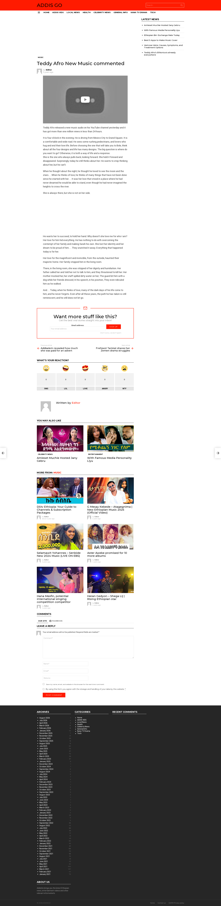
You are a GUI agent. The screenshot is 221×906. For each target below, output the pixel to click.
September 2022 (55, 823)
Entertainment (95, 454)
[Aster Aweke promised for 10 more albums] (110, 537)
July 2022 (55, 828)
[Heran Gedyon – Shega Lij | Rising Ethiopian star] (110, 580)
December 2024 (55, 764)
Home (46, 12)
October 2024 (55, 767)
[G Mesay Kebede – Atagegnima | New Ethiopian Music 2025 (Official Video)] (110, 490)
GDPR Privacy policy (176, 903)
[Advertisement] (85, 37)
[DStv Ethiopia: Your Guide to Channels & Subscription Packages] (60, 490)
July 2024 (55, 774)
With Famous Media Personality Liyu (109, 459)
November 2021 (55, 849)
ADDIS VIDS (58, 12)
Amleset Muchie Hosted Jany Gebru (57, 459)
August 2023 (55, 795)
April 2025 (55, 754)
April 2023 (55, 805)
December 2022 (55, 815)
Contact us (162, 903)
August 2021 (55, 856)
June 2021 (55, 861)
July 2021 (55, 859)
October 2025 (55, 738)
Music (57, 472)
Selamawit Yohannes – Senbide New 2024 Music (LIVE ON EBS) (59, 554)
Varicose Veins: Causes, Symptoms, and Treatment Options (163, 46)
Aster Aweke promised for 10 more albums (107, 554)
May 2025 (55, 751)
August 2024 (55, 772)
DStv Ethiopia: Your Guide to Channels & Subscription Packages (56, 509)
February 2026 (55, 728)
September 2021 (55, 854)
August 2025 (55, 743)
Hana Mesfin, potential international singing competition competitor (54, 599)
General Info (121, 12)
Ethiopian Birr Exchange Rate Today (162, 35)
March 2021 (55, 869)
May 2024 (55, 777)
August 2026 (55, 718)
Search (181, 6)
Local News (73, 12)
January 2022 (55, 843)
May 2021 (55, 864)
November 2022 (55, 818)
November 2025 (55, 736)
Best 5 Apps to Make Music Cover (161, 40)
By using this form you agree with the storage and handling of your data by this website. (86, 689)
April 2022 (55, 836)
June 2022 (55, 831)
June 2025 (55, 749)
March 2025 (55, 756)
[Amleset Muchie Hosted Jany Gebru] (60, 438)
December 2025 (55, 733)
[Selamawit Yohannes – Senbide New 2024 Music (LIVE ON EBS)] (60, 537)
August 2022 (55, 825)
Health (87, 12)
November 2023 (55, 787)
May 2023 (55, 802)
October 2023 (55, 790)
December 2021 (55, 846)
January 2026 (55, 731)
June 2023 (55, 800)
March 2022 (55, 838)
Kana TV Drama (139, 12)
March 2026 (55, 726)
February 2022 (55, 841)
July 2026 (55, 720)
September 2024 (55, 769)
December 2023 (55, 784)
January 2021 (55, 874)
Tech (153, 12)
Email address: (77, 325)
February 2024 (55, 782)
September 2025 (55, 741)
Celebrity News (102, 12)
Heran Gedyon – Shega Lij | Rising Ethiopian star (106, 597)
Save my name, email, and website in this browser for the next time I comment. (75, 684)
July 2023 (55, 797)
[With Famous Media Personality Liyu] (110, 438)
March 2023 (55, 808)
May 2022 (55, 833)
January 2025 (55, 761)
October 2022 (55, 820)
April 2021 (55, 866)
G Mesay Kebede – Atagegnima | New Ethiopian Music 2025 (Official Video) (109, 509)
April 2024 (55, 779)
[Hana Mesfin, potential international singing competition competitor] (60, 580)
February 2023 (55, 810)
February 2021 (55, 872)
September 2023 (55, 792)
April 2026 (55, 723)
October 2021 (55, 851)
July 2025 (55, 746)
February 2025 (55, 759)
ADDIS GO (49, 5)
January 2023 (55, 813)
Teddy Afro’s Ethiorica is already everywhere (160, 53)
